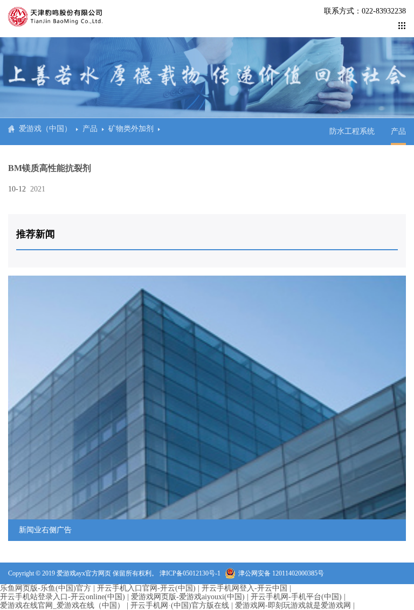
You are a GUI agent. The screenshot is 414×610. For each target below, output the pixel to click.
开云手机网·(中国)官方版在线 (179, 605)
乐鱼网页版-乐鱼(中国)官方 (45, 588)
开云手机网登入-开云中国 (244, 588)
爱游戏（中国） (45, 129)
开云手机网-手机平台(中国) (296, 597)
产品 (90, 129)
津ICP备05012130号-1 (190, 573)
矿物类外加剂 (131, 129)
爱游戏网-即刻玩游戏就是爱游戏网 (293, 605)
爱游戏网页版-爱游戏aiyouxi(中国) (188, 597)
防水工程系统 (352, 131)
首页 (10, 129)
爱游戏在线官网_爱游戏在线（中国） (62, 605)
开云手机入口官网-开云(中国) (146, 588)
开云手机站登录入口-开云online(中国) (62, 597)
